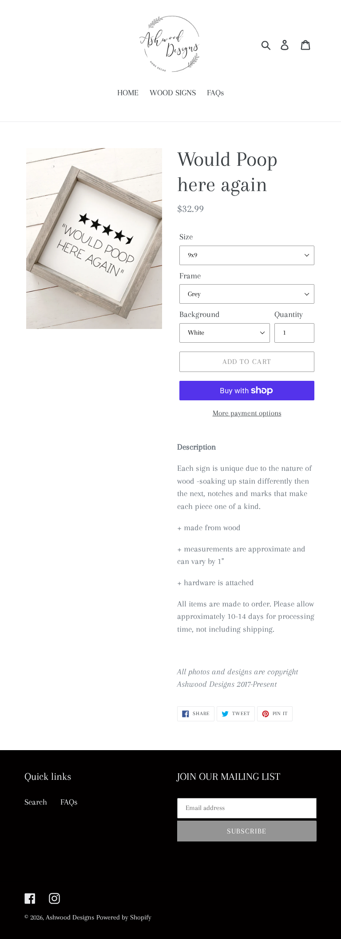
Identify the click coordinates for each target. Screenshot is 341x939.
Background (199, 314)
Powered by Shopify (123, 917)
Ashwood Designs (70, 917)
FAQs (69, 802)
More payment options (247, 413)
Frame (190, 275)
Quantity (288, 314)
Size (186, 236)
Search (35, 802)
